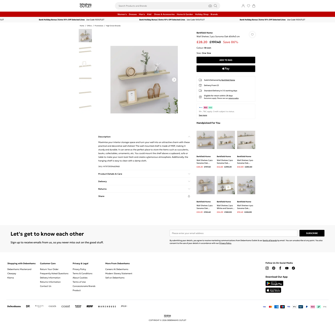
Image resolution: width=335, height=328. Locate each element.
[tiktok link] (293, 268)
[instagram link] (267, 268)
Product (77, 290)
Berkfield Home (205, 32)
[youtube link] (286, 268)
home (82, 26)
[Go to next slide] (174, 80)
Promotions (99, 26)
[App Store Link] (274, 287)
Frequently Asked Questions (54, 273)
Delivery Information (50, 277)
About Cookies (80, 277)
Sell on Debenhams (115, 277)
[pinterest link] (273, 268)
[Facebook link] (280, 268)
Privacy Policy (79, 269)
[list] (144, 79)
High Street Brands (113, 26)
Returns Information (50, 282)
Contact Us (45, 286)
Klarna (10, 277)
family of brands (270, 240)
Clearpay (11, 273)
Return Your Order (49, 269)
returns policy (233, 98)
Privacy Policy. (225, 243)
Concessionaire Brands (84, 286)
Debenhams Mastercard (19, 269)
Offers (89, 26)
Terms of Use (79, 282)
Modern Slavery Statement (118, 273)
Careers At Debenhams (116, 269)
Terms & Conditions (82, 273)
